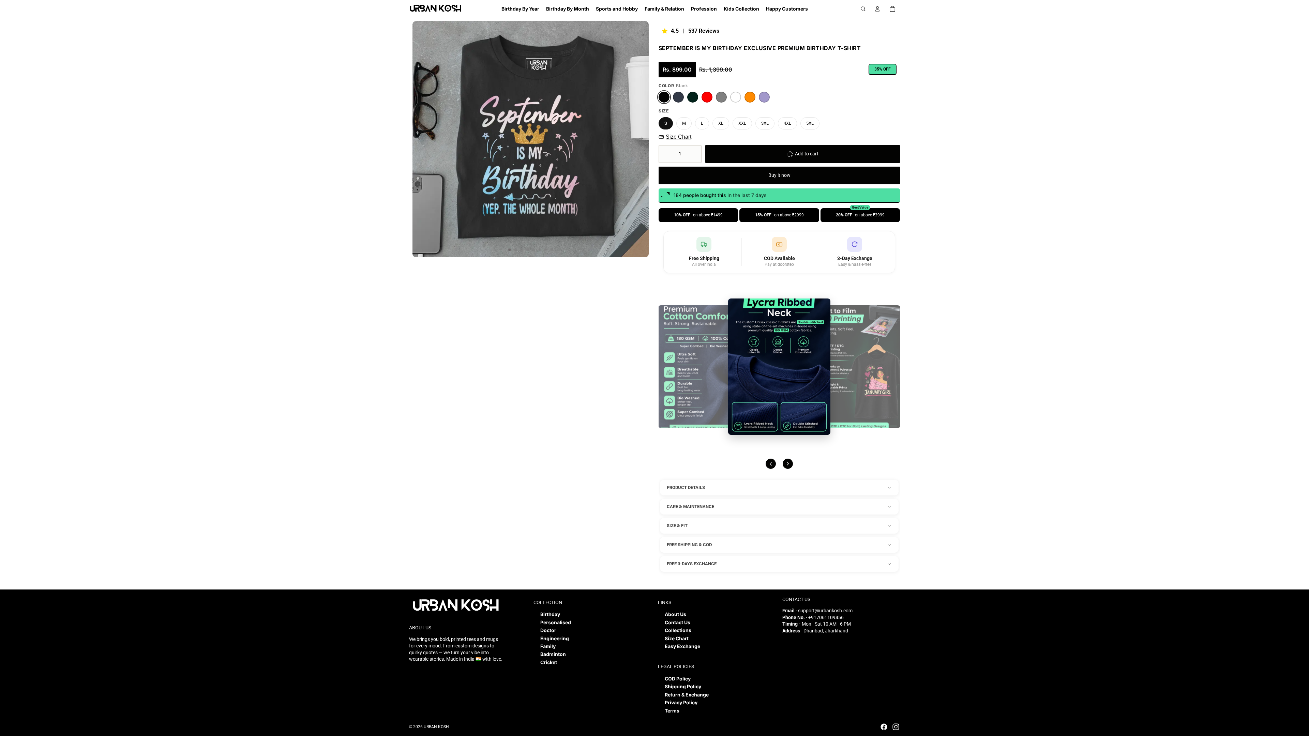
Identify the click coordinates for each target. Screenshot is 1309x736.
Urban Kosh (436, 726)
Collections (678, 630)
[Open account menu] (877, 8)
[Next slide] (643, 139)
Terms (672, 711)
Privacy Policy (681, 702)
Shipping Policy (683, 686)
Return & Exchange (687, 694)
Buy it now (779, 175)
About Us (675, 614)
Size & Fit (677, 525)
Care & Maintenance (690, 506)
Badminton (553, 654)
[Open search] (863, 8)
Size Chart (678, 137)
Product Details (686, 487)
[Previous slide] (418, 139)
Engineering (554, 638)
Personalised (555, 622)
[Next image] (788, 464)
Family (548, 646)
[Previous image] (771, 464)
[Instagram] (896, 727)
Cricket (548, 662)
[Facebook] (884, 727)
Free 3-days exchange (692, 563)
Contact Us (677, 622)
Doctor (548, 630)
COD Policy (678, 678)
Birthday (550, 614)
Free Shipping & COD (689, 544)
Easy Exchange (682, 646)
